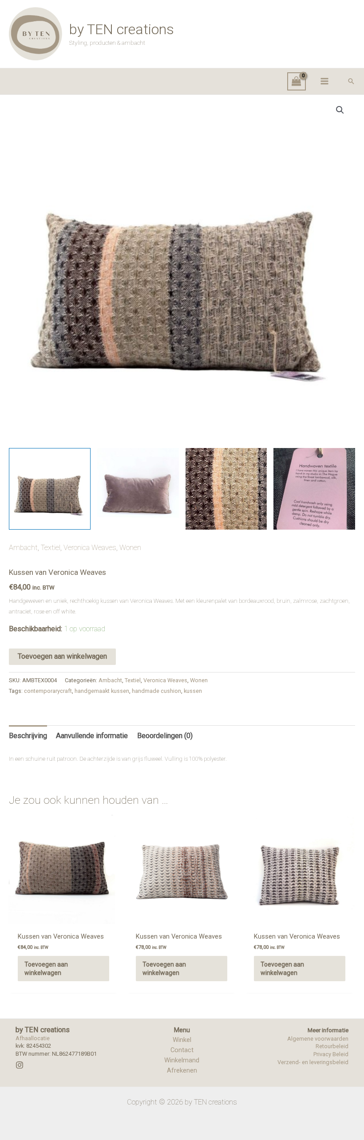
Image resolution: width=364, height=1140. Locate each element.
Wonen (130, 547)
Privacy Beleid (330, 1054)
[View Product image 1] (50, 489)
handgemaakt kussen (102, 691)
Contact (182, 1050)
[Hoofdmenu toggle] (324, 81)
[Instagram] (20, 1065)
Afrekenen (182, 1070)
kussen (193, 691)
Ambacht (23, 547)
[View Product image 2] (138, 489)
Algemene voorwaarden (317, 1038)
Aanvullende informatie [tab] (92, 735)
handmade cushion (156, 691)
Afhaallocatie (33, 1038)
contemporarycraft (48, 691)
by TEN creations (121, 29)
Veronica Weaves (89, 547)
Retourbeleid (332, 1046)
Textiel (50, 547)
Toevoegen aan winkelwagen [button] (46, 968)
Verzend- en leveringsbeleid (312, 1062)
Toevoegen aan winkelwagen (62, 656)
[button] (351, 81)
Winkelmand (181, 1060)
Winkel (182, 1040)
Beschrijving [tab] (28, 735)
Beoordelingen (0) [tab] (165, 735)
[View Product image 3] (226, 489)
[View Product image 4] (314, 489)
